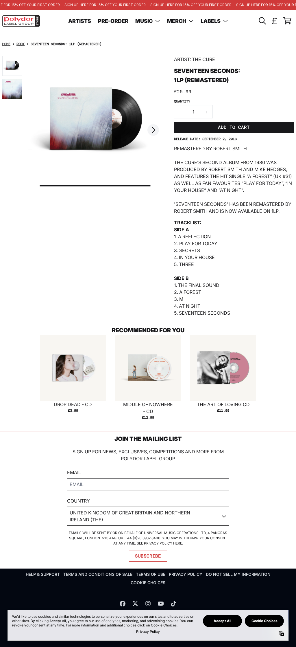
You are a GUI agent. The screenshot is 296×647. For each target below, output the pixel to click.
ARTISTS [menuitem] (79, 21)
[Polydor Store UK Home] (21, 21)
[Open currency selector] (274, 20)
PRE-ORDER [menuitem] (113, 21)
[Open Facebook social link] (122, 603)
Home (6, 44)
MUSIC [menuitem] (144, 21)
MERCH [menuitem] (176, 21)
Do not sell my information (238, 574)
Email (74, 472)
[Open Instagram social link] (148, 603)
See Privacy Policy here (159, 543)
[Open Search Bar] (262, 21)
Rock (20, 44)
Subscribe (148, 556)
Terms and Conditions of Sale (97, 574)
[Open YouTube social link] (160, 603)
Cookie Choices (148, 582)
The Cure (203, 59)
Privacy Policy (185, 574)
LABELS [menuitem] (211, 21)
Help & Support (43, 574)
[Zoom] (94, 123)
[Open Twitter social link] (135, 603)
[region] (148, 5)
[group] (12, 66)
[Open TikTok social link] (173, 603)
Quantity (182, 101)
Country (78, 501)
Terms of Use (150, 574)
